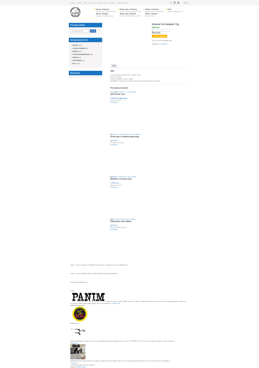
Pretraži (93, 31)
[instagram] (174, 2)
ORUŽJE (75, 57)
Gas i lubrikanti (163, 44)
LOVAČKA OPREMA (78, 48)
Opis (114, 66)
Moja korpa (111, 3)
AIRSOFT (75, 45)
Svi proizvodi (91, 3)
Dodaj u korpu (156, 32)
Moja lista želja (102, 3)
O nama (72, 3)
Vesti (84, 3)
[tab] (114, 66)
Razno (74, 63)
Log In (185, 3)
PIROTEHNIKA (76, 60)
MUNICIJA (75, 51)
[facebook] (171, 2)
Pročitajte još (114, 102)
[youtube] (178, 2)
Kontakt (79, 3)
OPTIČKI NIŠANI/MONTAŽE (80, 54)
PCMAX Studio (81, 367)
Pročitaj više (116, 303)
